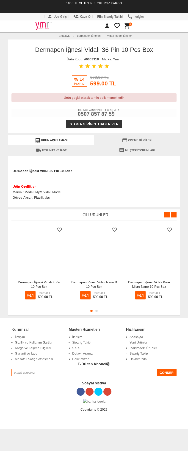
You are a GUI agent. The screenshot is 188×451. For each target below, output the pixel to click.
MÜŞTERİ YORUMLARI (137, 150)
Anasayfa (64, 35)
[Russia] (177, 8)
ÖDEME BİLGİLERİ (137, 140)
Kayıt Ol (82, 16)
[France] (164, 8)
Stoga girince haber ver (94, 124)
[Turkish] (150, 8)
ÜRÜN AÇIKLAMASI (51, 140)
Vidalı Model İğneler (119, 35)
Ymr (116, 59)
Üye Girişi (57, 16)
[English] (157, 8)
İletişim (135, 16)
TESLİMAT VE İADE (51, 150)
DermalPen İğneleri (89, 35)
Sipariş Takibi (110, 16)
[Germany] (170, 8)
